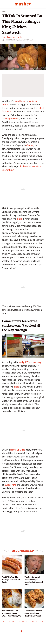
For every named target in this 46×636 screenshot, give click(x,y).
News (4, 11)
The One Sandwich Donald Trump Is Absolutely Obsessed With (34, 581)
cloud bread (20, 101)
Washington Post (10, 118)
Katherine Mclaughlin (13, 37)
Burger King (10, 484)
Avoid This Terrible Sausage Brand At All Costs (11, 579)
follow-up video (17, 449)
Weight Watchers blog (30, 362)
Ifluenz (29, 145)
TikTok (42, 68)
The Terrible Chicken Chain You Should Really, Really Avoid (33, 613)
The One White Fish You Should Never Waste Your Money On (11, 613)
